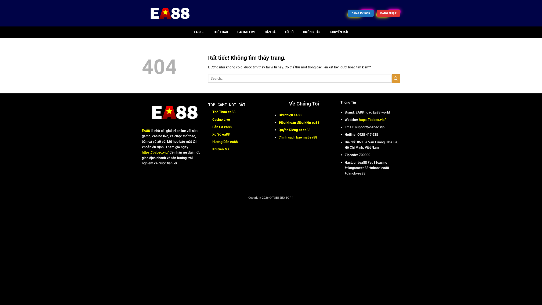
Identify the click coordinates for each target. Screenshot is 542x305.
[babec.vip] (167, 13)
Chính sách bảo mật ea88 (298, 137)
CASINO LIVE (246, 32)
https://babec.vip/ (155, 152)
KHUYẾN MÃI (339, 32)
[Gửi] (396, 78)
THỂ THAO (220, 32)
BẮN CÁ (270, 32)
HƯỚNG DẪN (312, 32)
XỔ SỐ (289, 32)
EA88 (197, 32)
